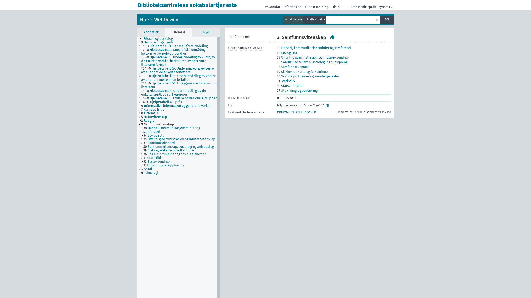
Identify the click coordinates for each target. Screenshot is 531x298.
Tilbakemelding (316, 7)
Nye (206, 32)
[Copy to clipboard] (332, 37)
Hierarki (179, 32)
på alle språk (314, 19)
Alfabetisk (151, 32)
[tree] (178, 167)
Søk (387, 19)
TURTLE (297, 112)
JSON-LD (310, 112)
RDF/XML (283, 112)
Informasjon (292, 7)
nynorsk (384, 7)
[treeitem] (159, 39)
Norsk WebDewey (159, 20)
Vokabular (272, 7)
